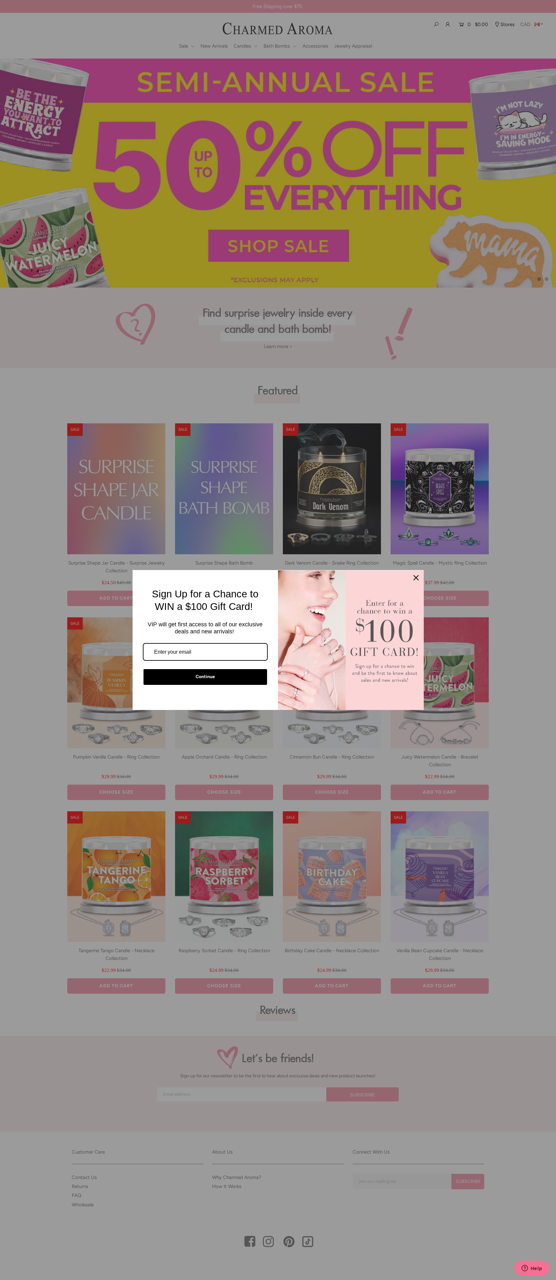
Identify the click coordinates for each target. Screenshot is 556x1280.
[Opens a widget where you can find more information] (532, 1269)
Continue (205, 676)
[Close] (416, 577)
